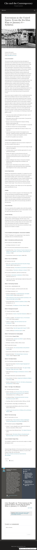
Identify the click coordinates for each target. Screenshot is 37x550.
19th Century (27, 473)
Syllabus (29, 477)
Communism (30, 474)
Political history (28, 476)
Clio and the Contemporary (18, 3)
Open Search (34, 10)
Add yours (30, 507)
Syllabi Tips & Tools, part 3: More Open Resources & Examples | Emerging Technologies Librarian (20, 513)
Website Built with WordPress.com (18, 546)
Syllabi (26, 471)
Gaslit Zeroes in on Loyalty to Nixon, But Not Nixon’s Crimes (29, 481)
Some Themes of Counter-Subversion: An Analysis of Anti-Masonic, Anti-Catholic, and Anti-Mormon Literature (18, 251)
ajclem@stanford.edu (12, 55)
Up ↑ (18, 547)
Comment (28, 534)
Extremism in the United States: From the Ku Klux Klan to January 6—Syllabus (17, 21)
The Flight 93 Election (26, 430)
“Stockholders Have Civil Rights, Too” (29, 485)
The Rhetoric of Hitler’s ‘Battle (19, 305)
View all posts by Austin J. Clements (11, 496)
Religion (26, 477)
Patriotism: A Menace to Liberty (20, 270)
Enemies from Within (18, 338)
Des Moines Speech (18, 330)
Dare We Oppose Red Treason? (20, 328)
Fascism (30, 475)
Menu (4, 10)
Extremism (27, 475)
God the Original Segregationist (22, 363)
